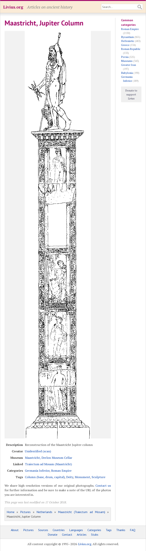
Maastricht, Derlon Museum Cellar (48, 458)
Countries (59, 530)
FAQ (132, 530)
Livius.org (13, 7)
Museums (127, 61)
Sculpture (98, 477)
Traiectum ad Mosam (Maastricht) (48, 464)
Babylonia (127, 73)
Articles (81, 534)
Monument (82, 477)
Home (10, 512)
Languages (76, 530)
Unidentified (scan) (38, 451)
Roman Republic (130, 49)
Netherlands (44, 512)
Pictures (25, 512)
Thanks (120, 530)
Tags (109, 530)
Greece (125, 45)
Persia (125, 57)
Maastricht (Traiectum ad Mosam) (81, 512)
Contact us (103, 485)
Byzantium (127, 37)
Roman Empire (61, 470)
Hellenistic (127, 41)
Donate (52, 534)
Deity (69, 477)
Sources (43, 530)
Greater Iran (128, 65)
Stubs (94, 534)
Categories (94, 530)
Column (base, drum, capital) (45, 477)
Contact (67, 534)
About (15, 530)
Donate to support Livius (131, 94)
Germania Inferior (37, 470)
